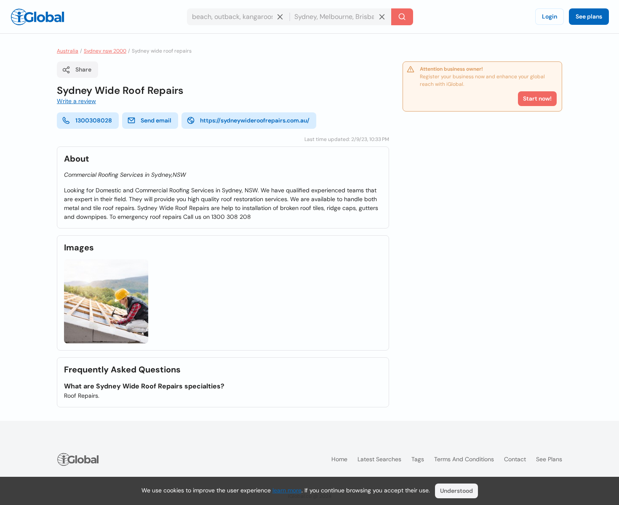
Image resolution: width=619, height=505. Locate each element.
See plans (589, 16)
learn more (286, 490)
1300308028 (93, 120)
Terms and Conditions (464, 459)
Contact (515, 459)
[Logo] (37, 16)
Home (339, 459)
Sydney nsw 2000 (105, 51)
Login (549, 16)
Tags (417, 459)
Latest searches (379, 459)
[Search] (402, 16)
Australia (67, 51)
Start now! (537, 98)
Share (83, 69)
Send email (156, 120)
